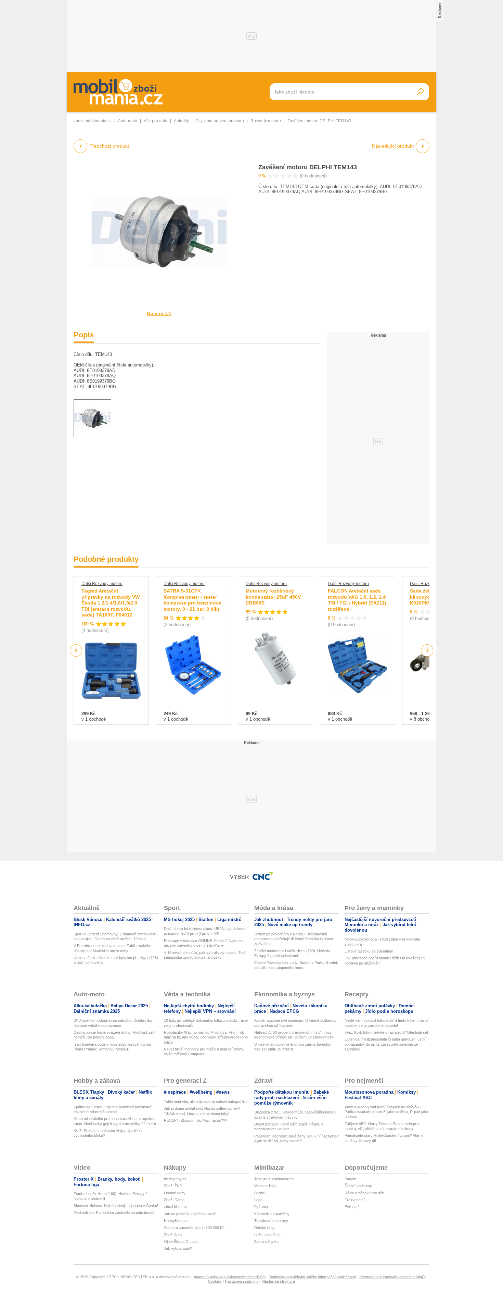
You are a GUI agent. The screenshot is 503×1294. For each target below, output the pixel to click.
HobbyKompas (176, 1221)
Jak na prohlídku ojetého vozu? (190, 1214)
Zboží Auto (173, 1235)
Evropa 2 (352, 1207)
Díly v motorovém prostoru (219, 121)
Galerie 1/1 (159, 313)
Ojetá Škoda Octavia (181, 1242)
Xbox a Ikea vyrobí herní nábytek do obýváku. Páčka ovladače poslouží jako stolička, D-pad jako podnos (386, 1112)
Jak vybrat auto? (178, 1248)
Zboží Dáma (174, 1200)
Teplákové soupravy (271, 1221)
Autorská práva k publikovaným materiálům (230, 1277)
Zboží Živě (173, 1186)
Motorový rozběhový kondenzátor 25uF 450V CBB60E (273, 597)
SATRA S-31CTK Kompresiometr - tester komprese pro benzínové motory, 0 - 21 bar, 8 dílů (192, 600)
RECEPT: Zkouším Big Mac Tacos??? (195, 1120)
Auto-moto (127, 121)
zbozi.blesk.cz (176, 1207)
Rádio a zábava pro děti (364, 1193)
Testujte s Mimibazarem (274, 1179)
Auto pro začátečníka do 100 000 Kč (194, 1227)
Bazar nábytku (266, 1242)
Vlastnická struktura (278, 1281)
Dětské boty (264, 1227)
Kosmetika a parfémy (271, 1214)
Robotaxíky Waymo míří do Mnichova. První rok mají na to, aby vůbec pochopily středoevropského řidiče (206, 1037)
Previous (76, 650)
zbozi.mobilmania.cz (93, 121)
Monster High (265, 1186)
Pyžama (261, 1207)
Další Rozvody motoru (101, 583)
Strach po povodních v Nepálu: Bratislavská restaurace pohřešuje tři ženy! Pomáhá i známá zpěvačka (293, 939)
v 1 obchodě (93, 719)
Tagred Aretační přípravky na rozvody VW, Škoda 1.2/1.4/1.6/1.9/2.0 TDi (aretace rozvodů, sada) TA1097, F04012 (111, 603)
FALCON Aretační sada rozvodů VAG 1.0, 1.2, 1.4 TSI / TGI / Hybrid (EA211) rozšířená (357, 600)
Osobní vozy (174, 1193)
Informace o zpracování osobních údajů (392, 1277)
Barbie (259, 1193)
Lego (258, 1200)
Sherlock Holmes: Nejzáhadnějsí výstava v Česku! (116, 1206)
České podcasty (358, 1186)
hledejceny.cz (175, 1179)
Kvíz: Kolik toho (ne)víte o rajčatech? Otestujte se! (386, 1032)
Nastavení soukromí (242, 1281)
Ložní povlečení (267, 1235)
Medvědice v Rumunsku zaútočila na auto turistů (114, 1212)
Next (427, 651)
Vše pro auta (155, 121)
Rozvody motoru (265, 121)
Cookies (215, 1281)
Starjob (350, 1179)
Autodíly (181, 121)
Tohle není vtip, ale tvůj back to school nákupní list (205, 1101)
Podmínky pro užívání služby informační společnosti (312, 1277)
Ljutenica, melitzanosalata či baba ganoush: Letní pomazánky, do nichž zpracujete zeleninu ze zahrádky (385, 1044)
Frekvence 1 (355, 1200)
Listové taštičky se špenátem (369, 951)
